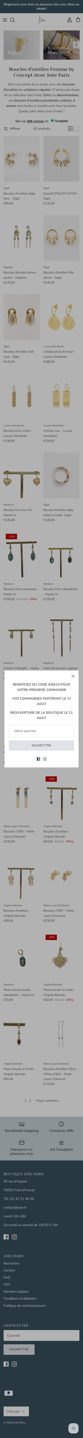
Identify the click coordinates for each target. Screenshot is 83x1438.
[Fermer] (73, 676)
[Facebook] (38, 759)
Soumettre (41, 745)
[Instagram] (44, 759)
